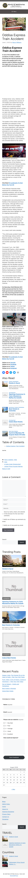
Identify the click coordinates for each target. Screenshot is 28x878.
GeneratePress (14, 875)
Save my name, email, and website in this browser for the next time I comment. (14, 513)
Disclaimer (5, 819)
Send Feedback (14, 757)
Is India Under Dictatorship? (12, 464)
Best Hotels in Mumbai (9, 688)
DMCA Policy (6, 804)
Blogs (4, 801)
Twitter (12, 366)
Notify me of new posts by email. (13, 525)
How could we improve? (10, 737)
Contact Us (5, 816)
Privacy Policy (6, 814)
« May (13, 789)
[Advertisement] (14, 83)
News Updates (8, 459)
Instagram (13, 368)
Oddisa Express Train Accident (15, 446)
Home (4, 806)
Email (7, 712)
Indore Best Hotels (7, 691)
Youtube (12, 362)
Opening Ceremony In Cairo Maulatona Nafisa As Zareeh (17, 844)
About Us (5, 809)
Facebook (13, 364)
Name (7, 704)
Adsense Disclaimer (8, 811)
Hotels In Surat (13, 836)
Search (4, 539)
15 (10, 183)
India (15, 459)
